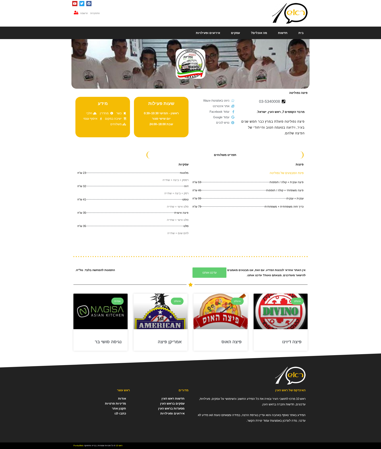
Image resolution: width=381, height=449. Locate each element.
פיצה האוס (231, 341)
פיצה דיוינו (292, 341)
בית (301, 33)
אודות (122, 398)
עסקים (235, 33)
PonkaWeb (78, 445)
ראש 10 (119, 445)
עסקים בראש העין (172, 403)
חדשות (283, 33)
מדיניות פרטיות (115, 403)
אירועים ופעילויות (208, 33)
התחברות (95, 13)
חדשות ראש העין (173, 398)
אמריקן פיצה (170, 341)
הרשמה (84, 13)
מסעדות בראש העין (171, 408)
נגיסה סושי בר (108, 341)
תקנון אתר (119, 408)
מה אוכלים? (259, 33)
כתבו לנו (120, 413)
